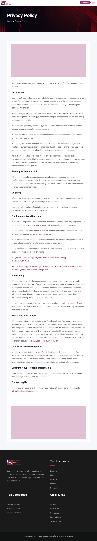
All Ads (53, 504)
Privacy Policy (55, 517)
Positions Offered (14, 508)
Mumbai (53, 484)
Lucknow (53, 479)
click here (48, 297)
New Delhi (54, 488)
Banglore (53, 471)
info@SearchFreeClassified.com (25, 391)
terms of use (35, 352)
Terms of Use (55, 521)
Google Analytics (33, 341)
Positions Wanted (14, 512)
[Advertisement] (48, 60)
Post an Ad (54, 509)
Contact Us (54, 513)
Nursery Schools (13, 504)
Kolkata (53, 475)
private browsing (37, 234)
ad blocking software (73, 303)
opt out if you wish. (50, 341)
